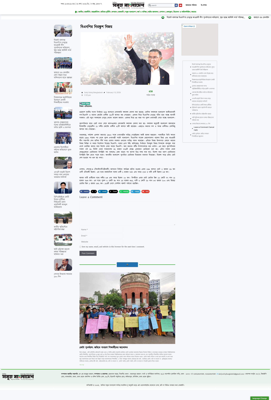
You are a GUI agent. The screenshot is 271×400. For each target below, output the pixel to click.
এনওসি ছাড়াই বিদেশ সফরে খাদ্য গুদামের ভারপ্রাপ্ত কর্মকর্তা (62, 175)
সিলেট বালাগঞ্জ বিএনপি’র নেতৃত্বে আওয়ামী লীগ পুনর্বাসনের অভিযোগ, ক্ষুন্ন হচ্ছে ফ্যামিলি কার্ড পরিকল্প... (172, 17)
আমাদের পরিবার (191, 5)
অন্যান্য (193, 12)
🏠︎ (76, 12)
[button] (85, 191)
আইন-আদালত (153, 12)
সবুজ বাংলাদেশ (130, 12)
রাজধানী (121, 12)
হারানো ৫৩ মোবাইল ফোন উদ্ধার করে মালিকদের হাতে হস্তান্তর (244, 17)
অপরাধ (114, 12)
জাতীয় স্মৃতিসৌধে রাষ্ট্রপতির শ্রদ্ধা (60, 228)
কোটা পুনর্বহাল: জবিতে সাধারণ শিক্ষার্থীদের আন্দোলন (104, 347)
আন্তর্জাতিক (95, 12)
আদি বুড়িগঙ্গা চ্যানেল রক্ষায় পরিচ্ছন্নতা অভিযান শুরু (61, 252)
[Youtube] (180, 5)
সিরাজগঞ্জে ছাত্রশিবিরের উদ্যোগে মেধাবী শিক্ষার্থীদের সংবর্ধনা (63, 100)
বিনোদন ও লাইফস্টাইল (182, 12)
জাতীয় (81, 12)
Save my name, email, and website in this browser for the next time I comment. (113, 246)
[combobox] (162, 5)
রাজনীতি (87, 12)
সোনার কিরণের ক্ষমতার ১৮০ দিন (63, 275)
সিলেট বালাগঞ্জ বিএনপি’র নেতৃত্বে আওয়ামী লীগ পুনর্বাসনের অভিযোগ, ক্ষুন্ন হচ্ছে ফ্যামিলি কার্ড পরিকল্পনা (62, 46)
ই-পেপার (204, 5)
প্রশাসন (162, 12)
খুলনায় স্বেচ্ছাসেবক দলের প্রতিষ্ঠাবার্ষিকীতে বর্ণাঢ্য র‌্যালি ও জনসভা (62, 125)
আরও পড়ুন (82, 365)
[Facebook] (176, 5)
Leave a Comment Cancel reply (204, 128)
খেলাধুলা (169, 12)
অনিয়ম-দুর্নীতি (105, 12)
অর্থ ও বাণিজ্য (142, 12)
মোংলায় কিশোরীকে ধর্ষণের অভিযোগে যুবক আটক (62, 150)
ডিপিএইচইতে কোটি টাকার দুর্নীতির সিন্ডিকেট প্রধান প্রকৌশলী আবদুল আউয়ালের (61, 202)
